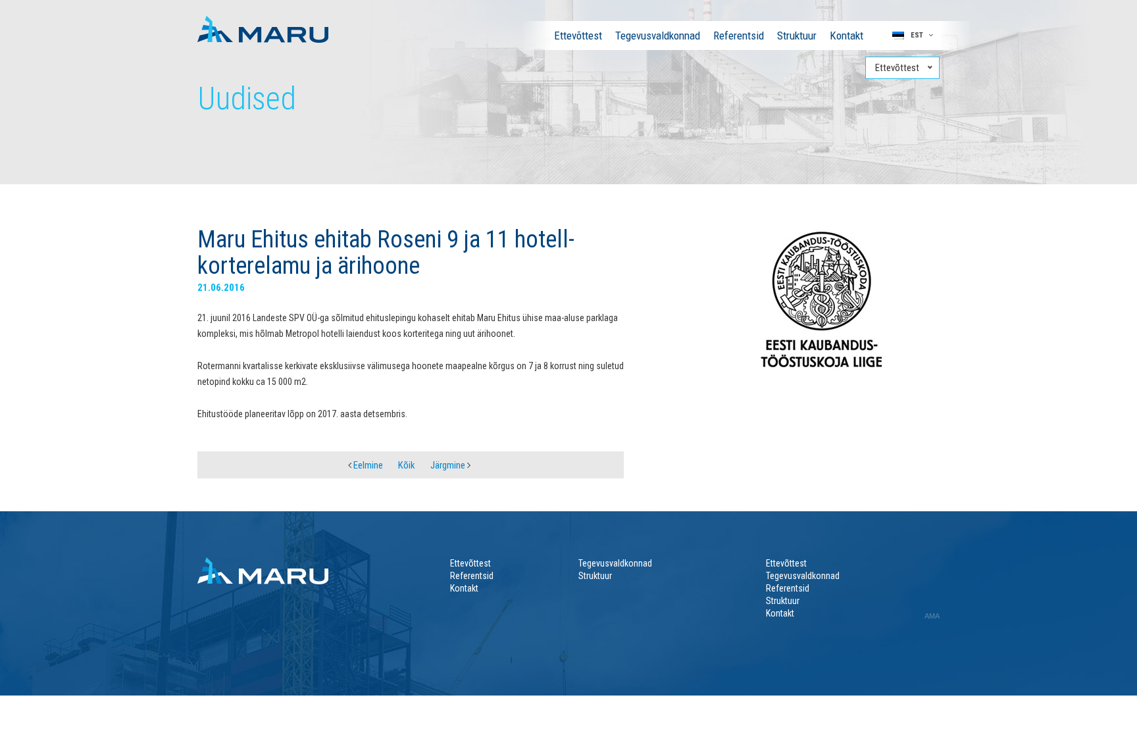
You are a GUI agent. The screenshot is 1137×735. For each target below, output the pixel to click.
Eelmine (367, 465)
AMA (932, 616)
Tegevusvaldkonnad (657, 35)
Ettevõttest (578, 35)
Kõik (406, 465)
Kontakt (846, 35)
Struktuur (797, 35)
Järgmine (448, 465)
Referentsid (738, 35)
